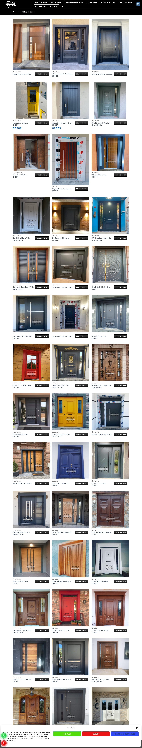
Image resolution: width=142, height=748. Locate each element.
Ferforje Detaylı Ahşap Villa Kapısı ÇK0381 (101, 386)
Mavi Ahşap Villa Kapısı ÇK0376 (60, 484)
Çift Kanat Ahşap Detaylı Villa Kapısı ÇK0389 (23, 288)
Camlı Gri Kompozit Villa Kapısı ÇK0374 (21, 533)
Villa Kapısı (56, 2)
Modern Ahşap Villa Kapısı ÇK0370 (61, 582)
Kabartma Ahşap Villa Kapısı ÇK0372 (101, 533)
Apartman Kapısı (74, 2)
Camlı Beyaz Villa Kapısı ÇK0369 (100, 582)
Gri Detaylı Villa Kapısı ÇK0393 (99, 176)
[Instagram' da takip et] (138, 4)
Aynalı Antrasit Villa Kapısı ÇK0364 (61, 680)
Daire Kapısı (41, 2)
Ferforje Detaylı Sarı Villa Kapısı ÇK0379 (61, 435)
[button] (137, 728)
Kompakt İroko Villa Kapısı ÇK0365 (22, 680)
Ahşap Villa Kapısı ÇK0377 (22, 483)
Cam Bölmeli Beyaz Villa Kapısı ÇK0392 (21, 239)
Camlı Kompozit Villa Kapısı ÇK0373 (62, 533)
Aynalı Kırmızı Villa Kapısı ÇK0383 (22, 386)
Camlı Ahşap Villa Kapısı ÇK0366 (100, 631)
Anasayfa (16, 12)
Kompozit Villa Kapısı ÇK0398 (20, 124)
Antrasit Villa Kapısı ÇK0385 (62, 336)
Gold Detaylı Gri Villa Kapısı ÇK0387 (101, 288)
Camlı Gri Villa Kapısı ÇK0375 (99, 484)
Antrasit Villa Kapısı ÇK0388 (62, 287)
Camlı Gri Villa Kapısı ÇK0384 (99, 337)
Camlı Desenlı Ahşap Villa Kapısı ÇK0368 (22, 631)
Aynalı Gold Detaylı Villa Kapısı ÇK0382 (60, 386)
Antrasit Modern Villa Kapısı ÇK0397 (62, 124)
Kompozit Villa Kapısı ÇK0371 (20, 582)
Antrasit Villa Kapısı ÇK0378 (101, 434)
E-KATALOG (40, 7)
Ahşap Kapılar (107, 2)
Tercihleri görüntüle (124, 734)
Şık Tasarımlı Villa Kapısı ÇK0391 (60, 239)
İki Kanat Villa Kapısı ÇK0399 (102, 74)
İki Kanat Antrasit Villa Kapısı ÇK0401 (62, 75)
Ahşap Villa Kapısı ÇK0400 (22, 74)
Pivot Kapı (92, 2)
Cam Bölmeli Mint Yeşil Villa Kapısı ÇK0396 (101, 124)
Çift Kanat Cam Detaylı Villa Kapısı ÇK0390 (101, 239)
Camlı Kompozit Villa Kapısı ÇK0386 (22, 337)
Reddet (96, 734)
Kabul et (67, 734)
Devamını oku (42, 74)
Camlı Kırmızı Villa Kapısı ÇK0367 (61, 631)
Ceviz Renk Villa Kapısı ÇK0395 (21, 176)
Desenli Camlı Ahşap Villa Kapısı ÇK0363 (100, 680)
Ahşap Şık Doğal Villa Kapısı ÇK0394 (62, 190)
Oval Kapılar (125, 2)
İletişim (54, 7)
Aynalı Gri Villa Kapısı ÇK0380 (20, 435)
